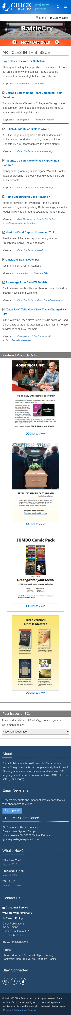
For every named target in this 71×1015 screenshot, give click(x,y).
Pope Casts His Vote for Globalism (23, 61)
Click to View (37, 433)
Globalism (39, 83)
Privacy (7, 1010)
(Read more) (16, 779)
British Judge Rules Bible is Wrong (27, 129)
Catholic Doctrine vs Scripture (20, 223)
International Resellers (25, 1010)
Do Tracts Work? (42, 336)
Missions (41, 250)
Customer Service (16, 907)
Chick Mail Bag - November (22, 259)
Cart (55, 17)
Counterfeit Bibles (45, 219)
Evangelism (23, 119)
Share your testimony (18, 913)
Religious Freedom (44, 119)
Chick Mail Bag (41, 273)
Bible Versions (24, 219)
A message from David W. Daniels (26, 282)
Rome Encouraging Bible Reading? (27, 196)
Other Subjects (25, 151)
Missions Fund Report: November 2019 (29, 232)
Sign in (43, 17)
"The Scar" (8, 881)
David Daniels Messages (50, 300)
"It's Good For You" (13, 871)
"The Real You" (11, 860)
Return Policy (14, 918)
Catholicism (23, 83)
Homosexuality (45, 151)
